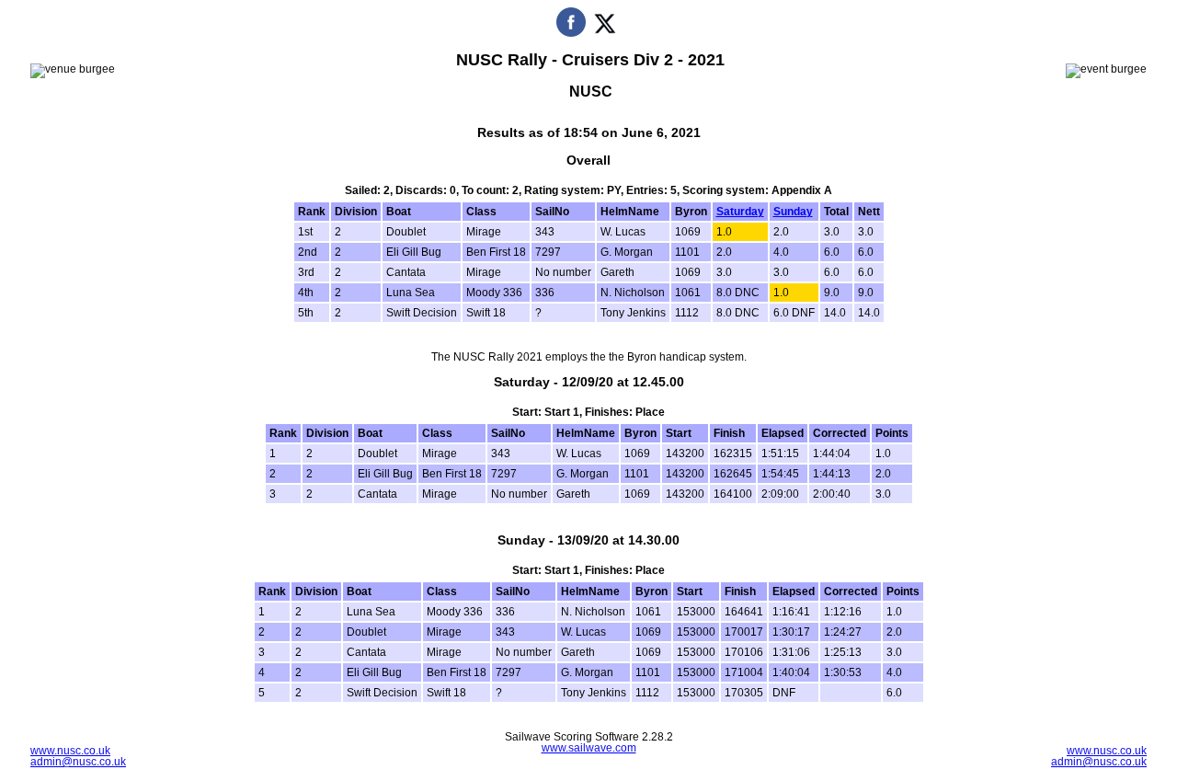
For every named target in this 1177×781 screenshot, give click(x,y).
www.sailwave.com (589, 747)
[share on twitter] (604, 33)
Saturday (740, 211)
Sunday (793, 211)
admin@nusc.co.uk (78, 761)
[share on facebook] (571, 33)
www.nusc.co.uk (70, 750)
